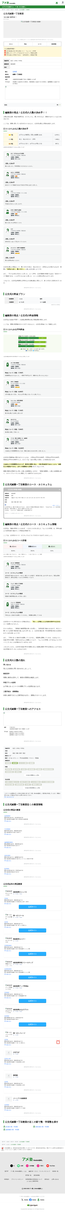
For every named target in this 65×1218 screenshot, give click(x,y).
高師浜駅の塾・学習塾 (42, 1127)
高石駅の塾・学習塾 (12, 1127)
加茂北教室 (7, 855)
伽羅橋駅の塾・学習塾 (12, 1130)
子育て (42, 1166)
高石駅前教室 (8, 945)
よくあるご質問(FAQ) (32, 1181)
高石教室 (6, 992)
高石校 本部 (7, 1058)
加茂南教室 (7, 816)
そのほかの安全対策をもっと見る (32, 788)
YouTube (52, 1166)
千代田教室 (7, 829)
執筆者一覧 (55, 1171)
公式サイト (32, 906)
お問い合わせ (55, 1179)
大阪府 (7, 9)
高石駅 (16, 9)
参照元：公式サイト (56, 505)
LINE (21, 1166)
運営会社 (47, 1179)
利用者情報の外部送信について (34, 1179)
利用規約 (6, 1179)
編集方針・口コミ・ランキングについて (39, 1171)
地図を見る (8, 821)
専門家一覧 (28, 1175)
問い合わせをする (9, 797)
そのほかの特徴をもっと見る (32, 775)
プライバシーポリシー (17, 1179)
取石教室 (6, 868)
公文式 (15, 72)
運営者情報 (37, 1175)
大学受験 (31, 1166)
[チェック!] (58, 1042)
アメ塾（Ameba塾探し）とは (18, 1171)
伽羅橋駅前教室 (8, 842)
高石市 (12, 9)
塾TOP (3, 9)
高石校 (6, 898)
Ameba (26, 1200)
